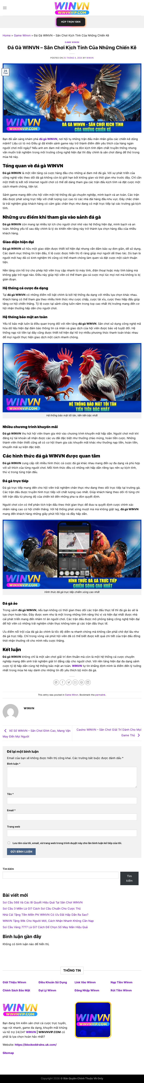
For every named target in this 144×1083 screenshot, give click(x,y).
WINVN (31, 1032)
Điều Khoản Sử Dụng (53, 982)
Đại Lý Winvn (47, 990)
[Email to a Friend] (75, 682)
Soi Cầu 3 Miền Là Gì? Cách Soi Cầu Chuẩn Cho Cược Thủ (42, 908)
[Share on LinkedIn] (88, 682)
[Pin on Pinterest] (81, 682)
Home (7, 35)
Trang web (13, 826)
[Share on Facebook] (62, 682)
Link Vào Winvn (85, 982)
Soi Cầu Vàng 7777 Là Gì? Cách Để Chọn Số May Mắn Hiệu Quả (45, 927)
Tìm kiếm (8, 868)
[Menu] (5, 8)
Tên (10, 793)
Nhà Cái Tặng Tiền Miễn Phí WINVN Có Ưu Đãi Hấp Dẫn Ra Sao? (45, 914)
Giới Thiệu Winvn (14, 982)
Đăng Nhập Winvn (87, 990)
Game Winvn (22, 35)
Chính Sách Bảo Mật (16, 990)
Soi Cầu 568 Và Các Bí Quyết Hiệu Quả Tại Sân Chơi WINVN (43, 902)
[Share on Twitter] (69, 682)
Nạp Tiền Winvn (121, 982)
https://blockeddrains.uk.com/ (36, 1044)
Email (11, 810)
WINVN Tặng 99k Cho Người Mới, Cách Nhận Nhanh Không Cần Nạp (48, 921)
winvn (90, 58)
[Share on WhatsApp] (56, 682)
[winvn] (72, 8)
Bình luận (13, 763)
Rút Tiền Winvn (121, 990)
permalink (100, 694)
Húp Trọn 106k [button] (71, 21)
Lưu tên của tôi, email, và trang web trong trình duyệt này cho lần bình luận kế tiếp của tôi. (67, 843)
